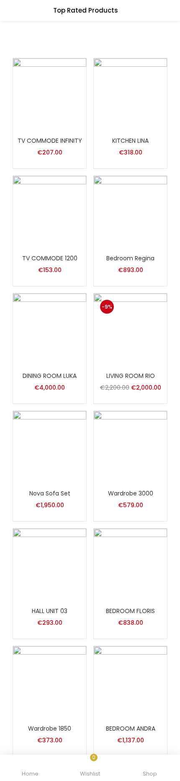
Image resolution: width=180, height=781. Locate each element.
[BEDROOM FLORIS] (130, 565)
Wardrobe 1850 (49, 728)
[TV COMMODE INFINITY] (49, 94)
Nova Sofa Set (49, 493)
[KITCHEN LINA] (130, 94)
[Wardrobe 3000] (130, 447)
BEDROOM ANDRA (130, 728)
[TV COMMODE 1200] (49, 212)
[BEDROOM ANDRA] (130, 682)
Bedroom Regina (130, 258)
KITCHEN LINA (130, 140)
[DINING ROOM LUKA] (49, 329)
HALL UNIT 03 (49, 611)
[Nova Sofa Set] (49, 447)
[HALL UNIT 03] (49, 565)
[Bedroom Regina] (130, 212)
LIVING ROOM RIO (130, 376)
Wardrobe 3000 (130, 493)
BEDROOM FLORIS (130, 611)
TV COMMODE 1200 (49, 258)
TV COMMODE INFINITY (50, 140)
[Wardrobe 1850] (49, 682)
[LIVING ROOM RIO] (130, 329)
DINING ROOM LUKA (50, 376)
